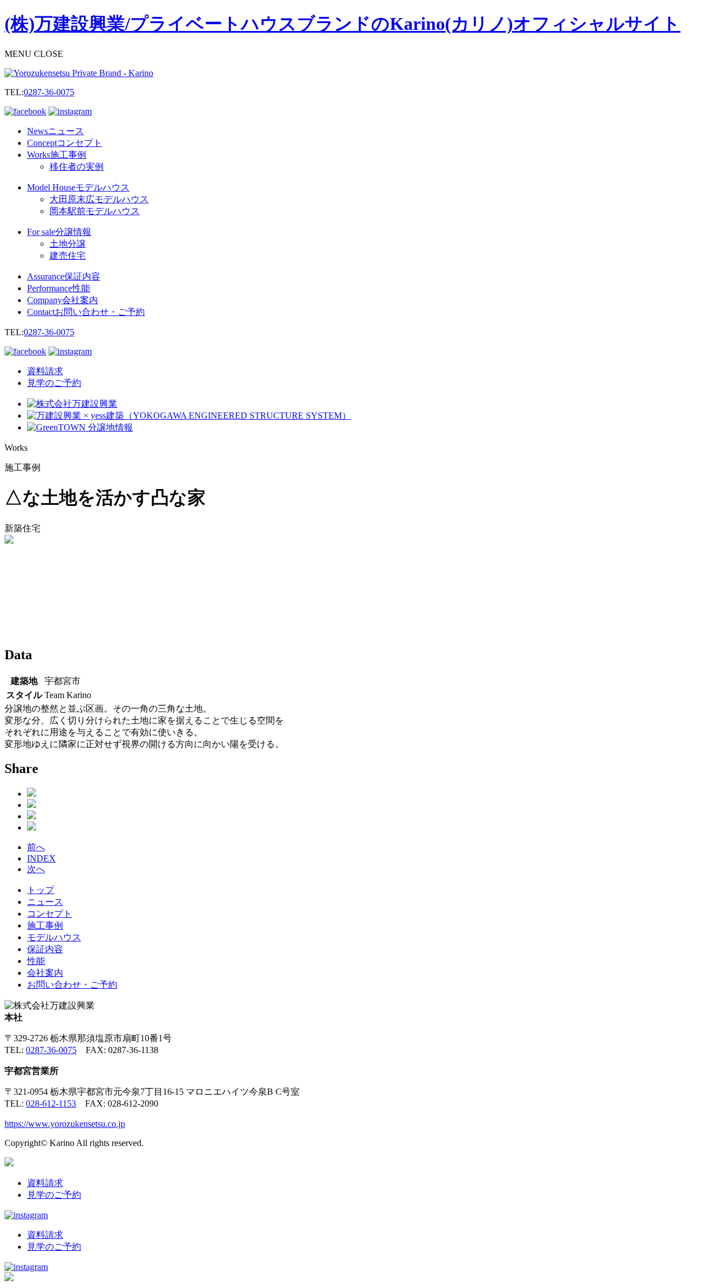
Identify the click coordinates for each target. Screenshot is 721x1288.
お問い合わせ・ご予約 (72, 984)
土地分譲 (68, 243)
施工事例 (45, 925)
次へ (36, 869)
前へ (36, 847)
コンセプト (49, 913)
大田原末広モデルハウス (99, 199)
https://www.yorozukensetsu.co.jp (65, 1124)
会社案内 (45, 973)
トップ (40, 890)
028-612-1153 (51, 1103)
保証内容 (45, 949)
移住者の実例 (77, 166)
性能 (36, 961)
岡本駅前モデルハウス (95, 211)
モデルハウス (54, 937)
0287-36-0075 (49, 92)
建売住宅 (68, 255)
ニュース (45, 902)
